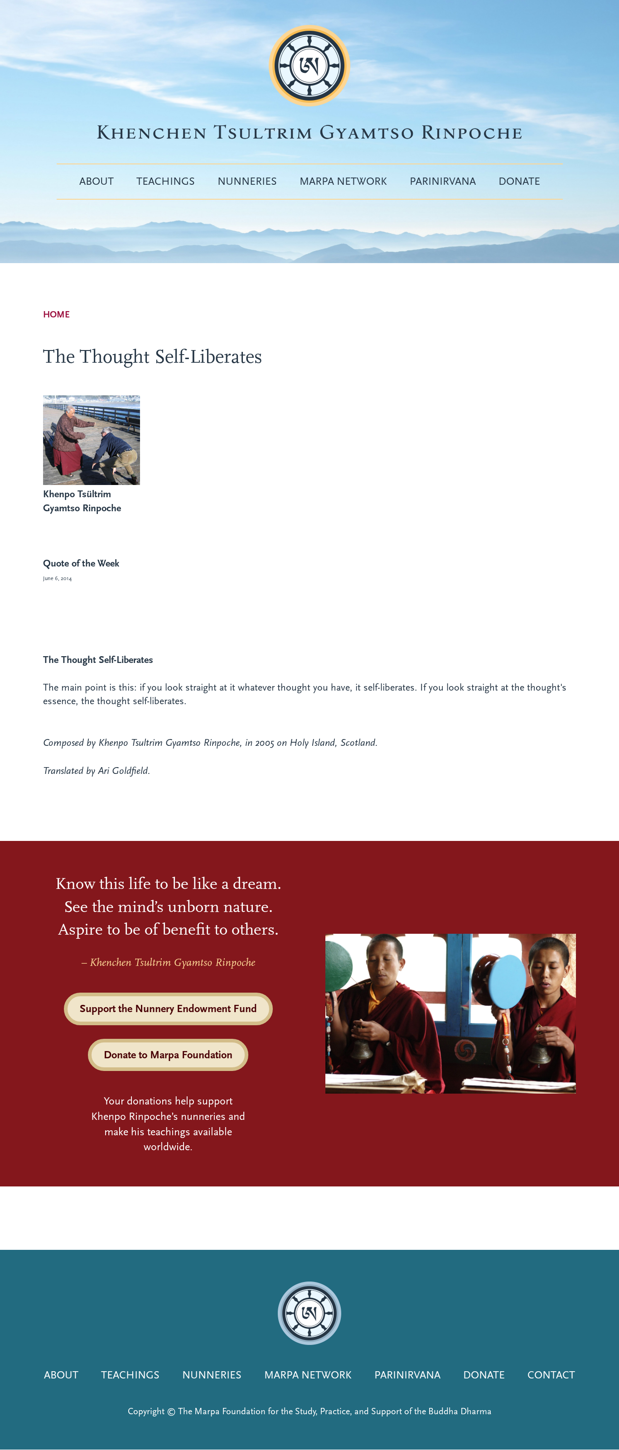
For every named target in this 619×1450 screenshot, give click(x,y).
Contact (551, 1374)
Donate (519, 181)
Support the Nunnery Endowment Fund (168, 1008)
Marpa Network (343, 181)
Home (56, 314)
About (96, 181)
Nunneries (247, 181)
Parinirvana (443, 181)
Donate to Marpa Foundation (168, 1054)
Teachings (165, 181)
